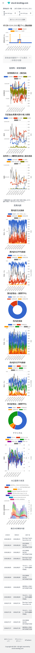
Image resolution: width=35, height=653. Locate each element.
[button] (3, 3)
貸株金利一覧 (7, 8)
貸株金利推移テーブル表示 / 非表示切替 (16, 59)
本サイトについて (8, 640)
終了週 (19, 13)
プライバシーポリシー (19, 640)
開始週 (4, 13)
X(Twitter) (28, 640)
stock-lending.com (19, 3)
